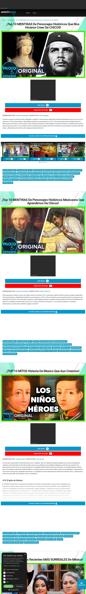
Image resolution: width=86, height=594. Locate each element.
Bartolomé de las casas (10, 179)
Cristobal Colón (74, 173)
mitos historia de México (52, 533)
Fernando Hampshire (22, 115)
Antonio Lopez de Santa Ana (18, 350)
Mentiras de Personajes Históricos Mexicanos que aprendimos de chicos (48, 344)
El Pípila (59, 539)
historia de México (46, 341)
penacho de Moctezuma (10, 536)
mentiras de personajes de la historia (30, 173)
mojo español (22, 170)
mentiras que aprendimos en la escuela (15, 347)
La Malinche (56, 347)
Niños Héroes (59, 536)
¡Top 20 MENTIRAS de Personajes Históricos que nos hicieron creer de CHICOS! (14, 145)
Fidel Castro (34, 176)
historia (51, 179)
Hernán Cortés (20, 539)
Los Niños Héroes (45, 347)
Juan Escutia (68, 536)
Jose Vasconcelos (63, 350)
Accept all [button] (8, 586)
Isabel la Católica (57, 176)
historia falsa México (31, 542)
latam (56, 173)
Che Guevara (63, 173)
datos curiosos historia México (13, 542)
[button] (40, 162)
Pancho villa (65, 347)
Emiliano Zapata (76, 350)
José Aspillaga (44, 115)
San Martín (6, 176)
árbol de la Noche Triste (27, 536)
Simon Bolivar (24, 176)
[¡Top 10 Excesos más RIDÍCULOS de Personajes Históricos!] (70, 149)
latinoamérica (47, 173)
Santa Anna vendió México (45, 536)
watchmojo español (9, 170)
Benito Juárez (51, 539)
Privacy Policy (15, 563)
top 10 (30, 170)
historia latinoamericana (64, 179)
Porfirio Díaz (41, 539)
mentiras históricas (9, 173)
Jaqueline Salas (20, 459)
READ (21, 159)
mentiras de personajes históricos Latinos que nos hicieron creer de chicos (58, 170)
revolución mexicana (10, 353)
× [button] (25, 554)
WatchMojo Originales (35, 533)
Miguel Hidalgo (76, 347)
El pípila (5, 350)
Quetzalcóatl (31, 539)
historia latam (8, 182)
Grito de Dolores (8, 539)
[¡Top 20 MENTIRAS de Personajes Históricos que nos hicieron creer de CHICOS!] (16, 149)
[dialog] (14, 572)
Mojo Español (22, 533)
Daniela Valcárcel (44, 291)
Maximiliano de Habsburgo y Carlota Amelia (42, 350)
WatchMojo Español (9, 533)
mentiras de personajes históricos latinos (33, 179)
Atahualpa (15, 176)
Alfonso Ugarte (45, 176)
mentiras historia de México (70, 533)
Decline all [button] (19, 586)
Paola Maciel (40, 459)
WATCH (8, 159)
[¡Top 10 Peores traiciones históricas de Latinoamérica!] (43, 149)
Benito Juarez (33, 347)
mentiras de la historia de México (13, 344)
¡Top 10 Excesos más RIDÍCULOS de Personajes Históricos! (68, 144)
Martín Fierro (69, 176)
